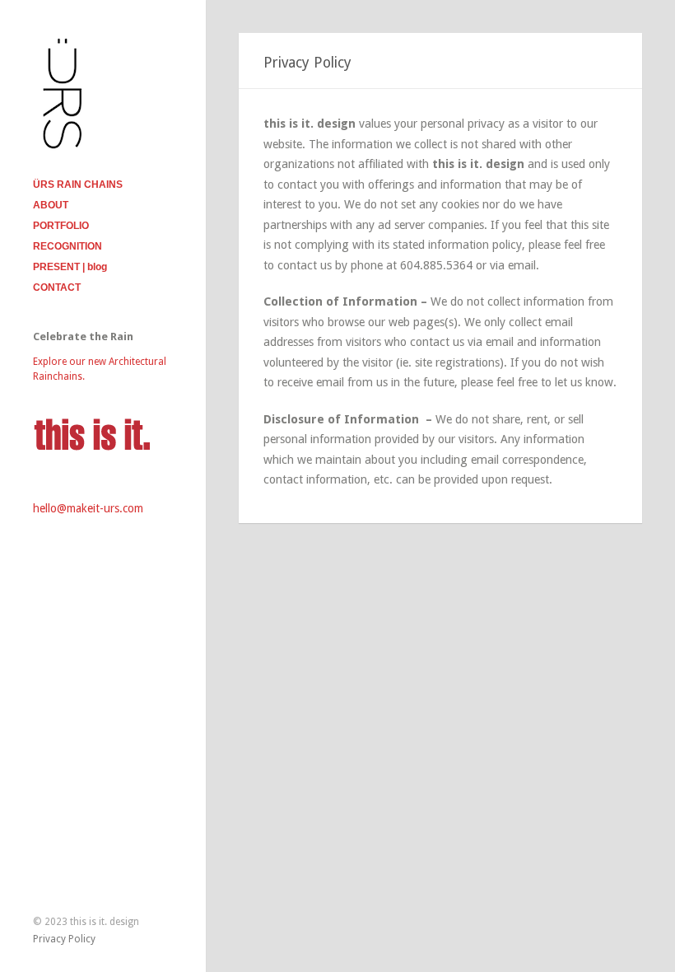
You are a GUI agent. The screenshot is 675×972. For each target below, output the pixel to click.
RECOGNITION (67, 246)
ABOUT (50, 205)
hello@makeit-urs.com (88, 508)
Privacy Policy (64, 939)
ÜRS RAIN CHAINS (78, 184)
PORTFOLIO (61, 225)
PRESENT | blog (70, 267)
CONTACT (57, 287)
